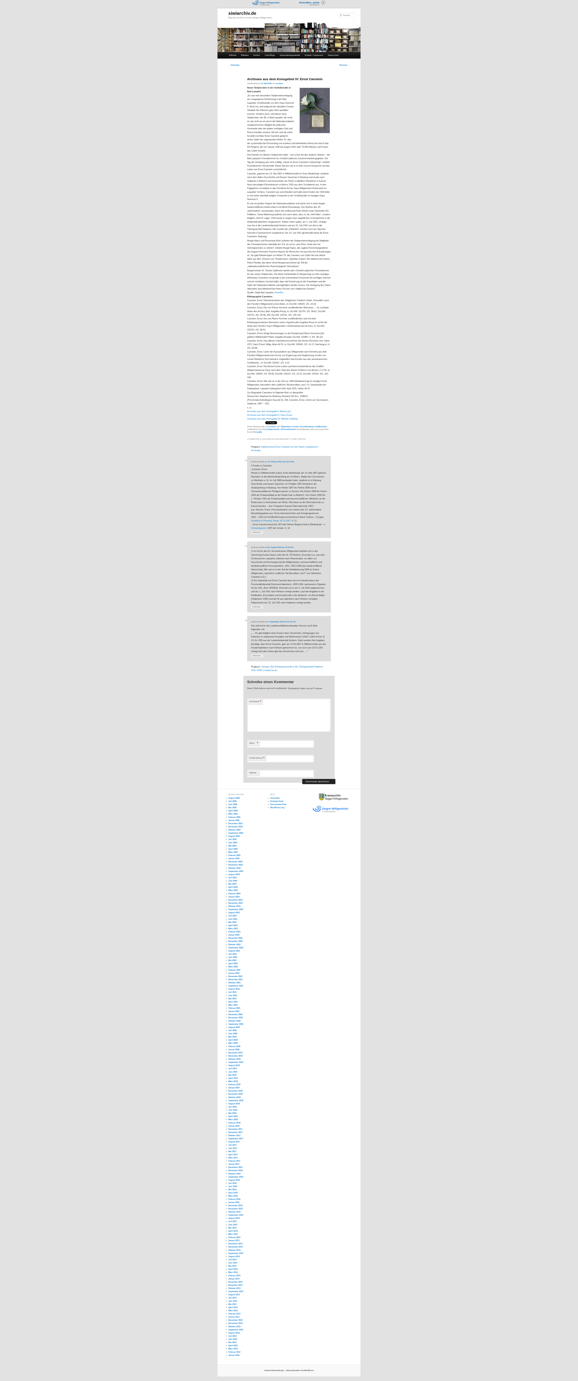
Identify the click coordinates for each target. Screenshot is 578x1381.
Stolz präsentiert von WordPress (300, 1370)
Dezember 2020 (235, 1014)
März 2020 (233, 1043)
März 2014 (233, 1272)
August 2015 (234, 1218)
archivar (279, 83)
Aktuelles (278, 292)
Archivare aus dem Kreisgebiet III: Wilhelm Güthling (272, 418)
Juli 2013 (232, 1298)
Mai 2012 (232, 1342)
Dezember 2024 (235, 861)
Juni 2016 (232, 1186)
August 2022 (234, 951)
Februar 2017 (234, 1161)
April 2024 (233, 887)
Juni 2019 (232, 1072)
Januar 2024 (233, 897)
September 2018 (235, 1100)
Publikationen (321, 427)
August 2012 (234, 1333)
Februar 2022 (234, 970)
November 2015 (235, 1209)
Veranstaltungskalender (290, 55)
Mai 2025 (232, 846)
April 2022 (233, 963)
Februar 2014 (234, 1275)
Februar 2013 (234, 1314)
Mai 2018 (232, 1113)
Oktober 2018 (234, 1097)
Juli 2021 (232, 992)
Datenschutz (333, 55)
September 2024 (235, 871)
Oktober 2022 (234, 944)
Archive (256, 55)
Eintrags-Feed (276, 801)
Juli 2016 (232, 1183)
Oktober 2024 (234, 868)
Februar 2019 (234, 1084)
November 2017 (235, 1132)
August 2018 (234, 1104)
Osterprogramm (259, 528)
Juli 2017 (232, 1145)
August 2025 (234, 836)
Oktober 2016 (234, 1174)
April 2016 (233, 1193)
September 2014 (235, 1253)
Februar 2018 (234, 1123)
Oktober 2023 (234, 906)
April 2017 (233, 1154)
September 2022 (235, 948)
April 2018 (233, 1116)
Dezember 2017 (235, 1129)
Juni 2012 (232, 1339)
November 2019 (235, 1056)
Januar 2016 (233, 1202)
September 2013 (235, 1291)
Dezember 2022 (235, 938)
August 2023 (234, 912)
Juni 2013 (232, 1301)
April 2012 (233, 1345)
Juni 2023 (232, 919)
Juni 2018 (232, 1110)
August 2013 (234, 1294)
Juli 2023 (232, 916)
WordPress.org (277, 807)
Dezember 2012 (235, 1320)
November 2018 (235, 1094)
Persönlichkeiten (307, 427)
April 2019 (233, 1078)
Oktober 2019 (234, 1059)
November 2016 (235, 1170)
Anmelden (275, 798)
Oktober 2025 (234, 830)
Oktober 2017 (234, 1135)
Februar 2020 (234, 1046)
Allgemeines (286, 427)
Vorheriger (234, 65)
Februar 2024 (234, 893)
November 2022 (235, 941)
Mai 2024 (232, 884)
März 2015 (233, 1234)
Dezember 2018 (235, 1091)
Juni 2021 (232, 995)
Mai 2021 (232, 998)
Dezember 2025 (235, 823)
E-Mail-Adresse (257, 758)
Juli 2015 (232, 1221)
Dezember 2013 (235, 1282)
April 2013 (233, 1307)
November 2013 (235, 1285)
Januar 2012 (233, 1355)
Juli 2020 (232, 1030)
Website (252, 773)
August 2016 (234, 1180)
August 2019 (234, 1065)
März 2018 (233, 1119)
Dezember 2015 (235, 1205)
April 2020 (233, 1040)
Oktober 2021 (234, 982)
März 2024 (233, 890)
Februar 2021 (234, 1008)
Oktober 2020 (234, 1021)
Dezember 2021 (235, 976)
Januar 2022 (233, 973)
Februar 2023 (234, 932)
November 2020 (235, 1017)
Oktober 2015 (234, 1212)
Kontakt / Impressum (314, 55)
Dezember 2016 (235, 1167)
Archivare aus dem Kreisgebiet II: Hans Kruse (269, 415)
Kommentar (255, 701)
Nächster (344, 65)
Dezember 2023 (235, 900)
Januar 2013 (233, 1317)
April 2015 (233, 1231)
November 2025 (235, 827)
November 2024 (235, 865)
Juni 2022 (232, 957)
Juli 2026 (232, 801)
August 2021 (234, 989)
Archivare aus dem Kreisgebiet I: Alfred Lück (269, 411)
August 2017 (234, 1142)
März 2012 (233, 1349)
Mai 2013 (232, 1304)
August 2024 (234, 874)
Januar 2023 (233, 935)
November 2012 (235, 1323)
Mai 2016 (232, 1189)
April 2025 (233, 849)
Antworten (257, 532)
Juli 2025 (232, 839)
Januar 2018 (233, 1126)
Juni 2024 (232, 881)
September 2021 (235, 986)
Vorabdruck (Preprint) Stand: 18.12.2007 (271, 520)
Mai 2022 (232, 960)
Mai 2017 (232, 1151)
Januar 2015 (233, 1240)
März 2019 (233, 1081)
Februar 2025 (234, 855)
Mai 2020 (232, 1037)
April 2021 (233, 1002)
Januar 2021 (233, 1011)
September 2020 (235, 1024)
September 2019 (235, 1062)
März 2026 (233, 814)
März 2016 (233, 1196)
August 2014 (234, 1256)
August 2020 (234, 1027)
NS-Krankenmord (288, 429)
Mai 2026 (232, 807)
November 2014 (235, 1247)
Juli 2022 (232, 954)
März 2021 (233, 1005)
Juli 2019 (232, 1068)
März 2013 (233, 1310)
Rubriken (245, 55)
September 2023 (235, 909)
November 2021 (235, 979)
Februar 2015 (234, 1237)
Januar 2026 (233, 820)
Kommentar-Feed (278, 804)
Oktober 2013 (234, 1288)
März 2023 (233, 928)
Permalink (257, 432)
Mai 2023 (232, 922)
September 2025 (235, 833)
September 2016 (235, 1177)
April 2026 (233, 811)
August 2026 (234, 798)
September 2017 (235, 1138)
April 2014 (233, 1269)
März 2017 (233, 1158)
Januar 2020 (233, 1049)
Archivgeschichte (272, 429)
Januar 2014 (233, 1279)
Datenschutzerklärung (274, 1370)
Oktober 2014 (234, 1250)
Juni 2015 (232, 1225)
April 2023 (233, 925)
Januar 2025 (233, 858)
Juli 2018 (232, 1107)
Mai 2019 (232, 1075)
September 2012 (235, 1330)
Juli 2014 (232, 1259)
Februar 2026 (234, 817)
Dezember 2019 (235, 1053)
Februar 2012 (234, 1352)
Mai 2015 (232, 1228)
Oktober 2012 (234, 1326)
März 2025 (233, 852)
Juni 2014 (232, 1263)
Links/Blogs (270, 55)
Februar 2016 (234, 1199)
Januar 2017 (233, 1164)
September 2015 (235, 1215)
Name (253, 743)
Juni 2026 (232, 804)
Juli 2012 (232, 1336)
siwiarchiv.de (242, 13)
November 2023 (235, 903)
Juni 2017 (232, 1148)
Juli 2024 (232, 877)
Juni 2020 (232, 1033)
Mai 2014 (232, 1266)
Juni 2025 (232, 842)
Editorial (232, 55)
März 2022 (233, 967)
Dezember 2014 (235, 1244)
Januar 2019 (233, 1088)
